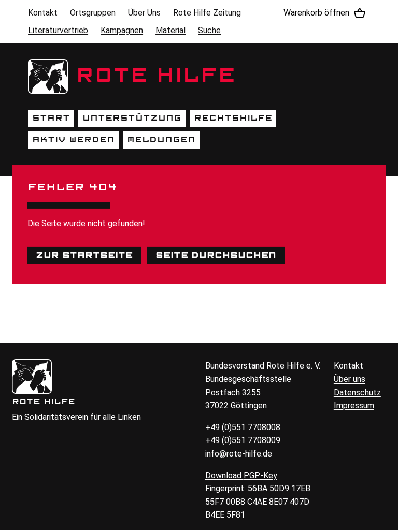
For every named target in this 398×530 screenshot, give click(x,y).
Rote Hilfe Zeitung (207, 13)
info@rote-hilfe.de (238, 454)
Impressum (354, 405)
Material (170, 30)
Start (51, 118)
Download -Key (241, 475)
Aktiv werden (73, 140)
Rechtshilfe (233, 118)
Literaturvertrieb (58, 30)
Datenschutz (357, 393)
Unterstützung (131, 118)
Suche (209, 30)
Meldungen (161, 140)
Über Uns (144, 13)
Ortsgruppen (93, 13)
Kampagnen (122, 30)
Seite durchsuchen (215, 255)
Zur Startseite (84, 255)
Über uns (349, 379)
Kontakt (43, 13)
